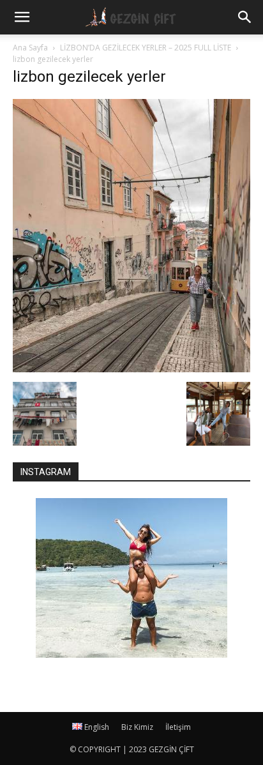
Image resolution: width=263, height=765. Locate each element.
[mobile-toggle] (21, 17)
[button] (245, 17)
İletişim (178, 727)
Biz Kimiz (137, 727)
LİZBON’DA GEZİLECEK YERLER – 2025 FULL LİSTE (145, 47)
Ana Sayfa (30, 47)
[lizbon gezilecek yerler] (131, 368)
